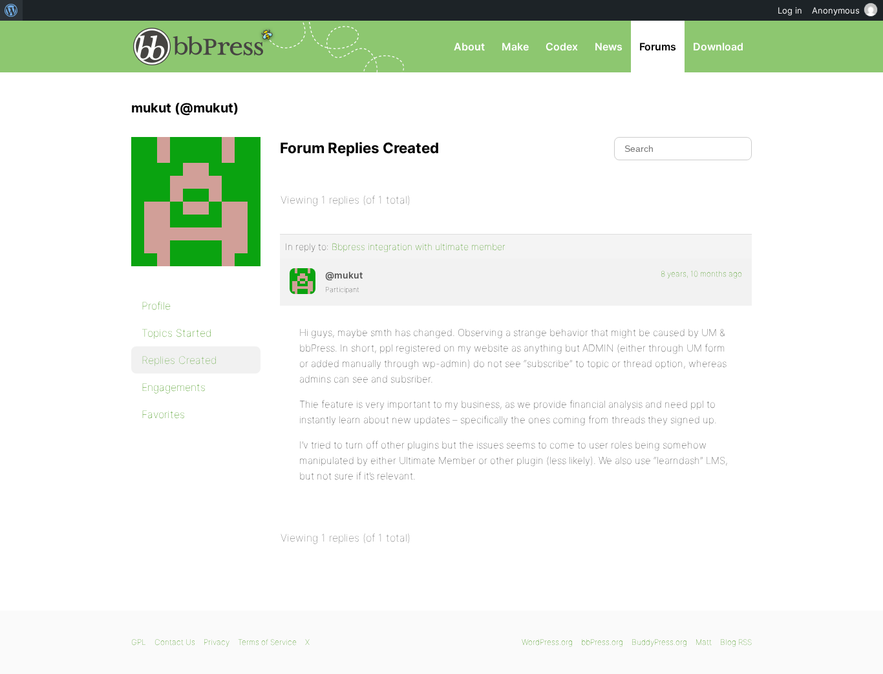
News (608, 46)
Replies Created (179, 359)
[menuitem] (11, 10)
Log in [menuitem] (790, 10)
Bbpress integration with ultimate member (418, 246)
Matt (704, 642)
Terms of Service (267, 642)
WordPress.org (547, 642)
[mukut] (196, 275)
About (469, 46)
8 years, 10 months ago (701, 274)
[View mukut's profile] (302, 281)
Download (718, 46)
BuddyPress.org (659, 642)
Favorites (163, 414)
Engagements (174, 387)
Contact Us (174, 642)
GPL (138, 642)
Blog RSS (736, 642)
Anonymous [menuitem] (836, 10)
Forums (657, 46)
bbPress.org (198, 46)
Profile (156, 305)
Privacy (216, 642)
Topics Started (177, 332)
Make (515, 46)
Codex (562, 46)
